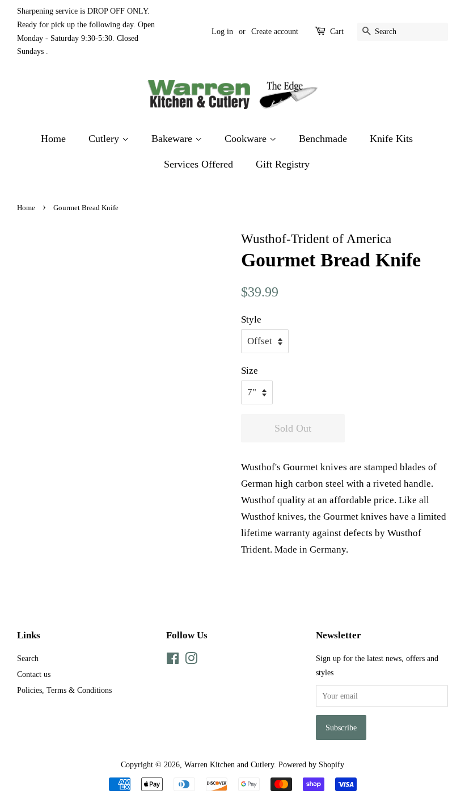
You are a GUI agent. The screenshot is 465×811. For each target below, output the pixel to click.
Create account (274, 31)
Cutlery (105, 138)
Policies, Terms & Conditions (64, 690)
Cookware (247, 138)
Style (251, 319)
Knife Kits (391, 138)
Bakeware (173, 138)
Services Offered (198, 164)
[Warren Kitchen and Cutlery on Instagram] (191, 660)
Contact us (33, 674)
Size (249, 370)
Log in (222, 31)
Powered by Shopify (311, 764)
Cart (337, 31)
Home (53, 138)
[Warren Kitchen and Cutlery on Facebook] (172, 660)
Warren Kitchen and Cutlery (229, 764)
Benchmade (323, 138)
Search (28, 658)
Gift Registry (283, 164)
